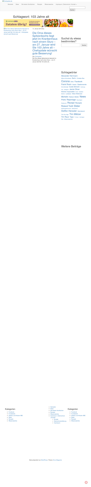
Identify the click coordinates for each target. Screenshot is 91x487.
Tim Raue (65, 117)
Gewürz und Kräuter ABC (16, 415)
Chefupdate (38, 56)
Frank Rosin (66, 84)
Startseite (10, 4)
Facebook (78, 81)
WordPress (44, 460)
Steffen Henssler (69, 110)
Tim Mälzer (75, 114)
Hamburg (83, 87)
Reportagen (79, 100)
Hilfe (62, 89)
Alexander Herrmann (69, 76)
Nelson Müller (74, 97)
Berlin (74, 78)
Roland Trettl (67, 105)
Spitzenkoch (75, 108)
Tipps (72, 117)
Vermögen (81, 117)
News (17, 4)
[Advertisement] (31, 76)
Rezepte (39, 4)
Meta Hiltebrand (77, 94)
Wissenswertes (49, 4)
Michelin (64, 96)
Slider (77, 106)
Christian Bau (80, 78)
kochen (81, 92)
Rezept (70, 102)
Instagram (66, 89)
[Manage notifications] (86, 482)
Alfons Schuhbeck (66, 78)
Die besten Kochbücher (28, 4)
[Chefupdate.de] (5, 3)
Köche (63, 94)
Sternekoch (81, 111)
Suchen (84, 45)
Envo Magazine (57, 460)
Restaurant (64, 103)
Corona (65, 81)
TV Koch (76, 117)
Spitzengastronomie (66, 108)
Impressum (57, 423)
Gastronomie (81, 84)
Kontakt (56, 419)
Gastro (74, 84)
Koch (76, 92)
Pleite (63, 99)
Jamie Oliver (74, 89)
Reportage (71, 99)
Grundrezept (64, 87)
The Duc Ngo (65, 114)
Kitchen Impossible (68, 91)
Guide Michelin (74, 87)
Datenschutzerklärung (60, 421)
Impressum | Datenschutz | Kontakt (66, 4)
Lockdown (68, 94)
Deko (72, 81)
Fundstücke (12, 414)
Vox (62, 119)
